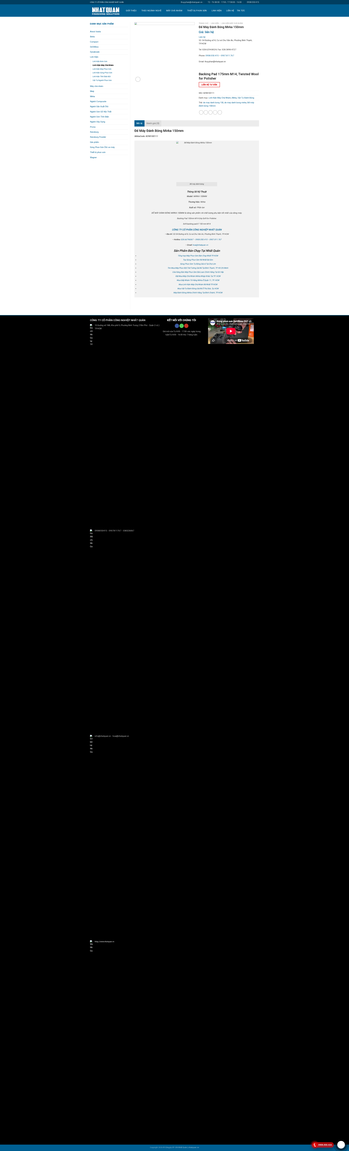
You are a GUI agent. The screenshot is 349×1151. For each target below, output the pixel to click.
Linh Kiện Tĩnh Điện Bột (102, 76)
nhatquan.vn (193, 1147)
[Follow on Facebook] (177, 326)
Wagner (93, 157)
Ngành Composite (98, 101)
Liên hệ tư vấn (209, 84)
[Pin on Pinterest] (215, 112)
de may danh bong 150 (213, 102)
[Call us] (181, 326)
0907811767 (115, 530)
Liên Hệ (230, 10)
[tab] (139, 123)
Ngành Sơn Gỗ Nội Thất (100, 111)
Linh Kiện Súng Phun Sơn (102, 73)
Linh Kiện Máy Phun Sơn (102, 69)
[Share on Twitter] (206, 112)
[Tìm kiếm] (257, 10)
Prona (92, 127)
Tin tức (241, 10)
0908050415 (101, 530)
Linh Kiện (217, 10)
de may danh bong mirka (235, 102)
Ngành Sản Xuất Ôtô (99, 106)
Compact (94, 42)
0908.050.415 (212, 55)
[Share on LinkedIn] (220, 112)
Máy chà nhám (174, 10)
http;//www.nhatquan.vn (104, 941)
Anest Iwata (95, 31)
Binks (92, 36)
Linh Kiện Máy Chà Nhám (103, 65)
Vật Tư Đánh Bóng (246, 98)
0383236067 (128, 531)
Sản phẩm (94, 142)
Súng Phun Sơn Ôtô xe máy (102, 147)
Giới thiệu (131, 10)
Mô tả (139, 123)
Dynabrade (95, 52)
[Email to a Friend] (210, 112)
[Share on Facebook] (201, 112)
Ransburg (94, 132)
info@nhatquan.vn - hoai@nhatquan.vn (112, 736)
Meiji (92, 91)
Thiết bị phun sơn (197, 10)
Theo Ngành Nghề (151, 10)
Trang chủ (203, 23)
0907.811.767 (227, 55)
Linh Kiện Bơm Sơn (100, 61)
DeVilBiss (94, 47)
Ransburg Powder (98, 137)
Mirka (92, 96)
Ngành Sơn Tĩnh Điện (99, 117)
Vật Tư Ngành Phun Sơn (102, 80)
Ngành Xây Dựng (97, 122)
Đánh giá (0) (153, 123)
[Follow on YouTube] (186, 326)
